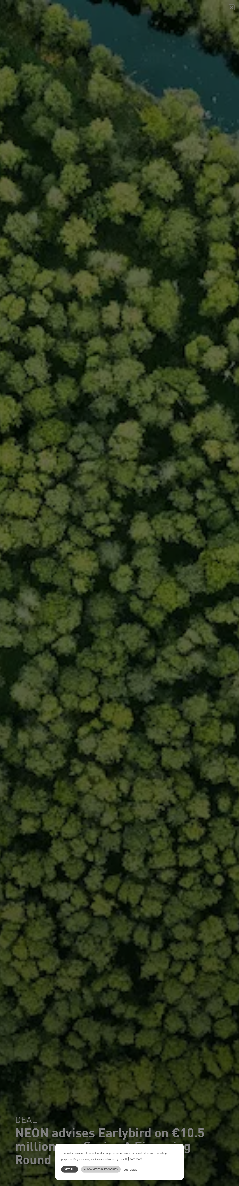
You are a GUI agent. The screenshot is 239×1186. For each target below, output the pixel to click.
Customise (130, 1170)
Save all (69, 1169)
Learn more (135, 1159)
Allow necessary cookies (101, 1169)
